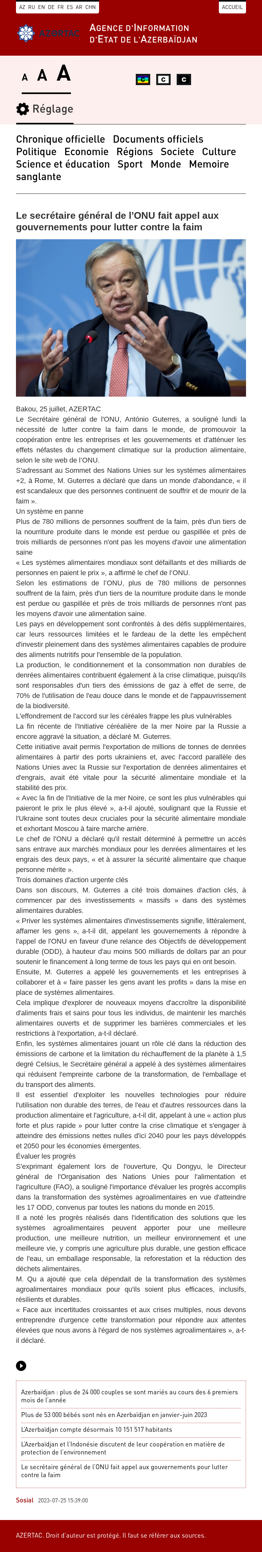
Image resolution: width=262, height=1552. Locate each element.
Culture (219, 152)
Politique (36, 152)
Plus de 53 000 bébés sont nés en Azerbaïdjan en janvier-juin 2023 (114, 1415)
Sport (130, 165)
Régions (134, 152)
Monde (165, 165)
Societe (177, 152)
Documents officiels (158, 140)
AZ (22, 7)
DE (51, 7)
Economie (86, 152)
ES (70, 7)
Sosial (25, 1501)
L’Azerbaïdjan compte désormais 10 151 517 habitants (96, 1430)
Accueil (232, 7)
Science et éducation (63, 165)
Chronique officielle (60, 140)
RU (31, 7)
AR (79, 7)
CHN (90, 7)
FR (61, 7)
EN (41, 7)
